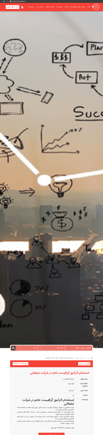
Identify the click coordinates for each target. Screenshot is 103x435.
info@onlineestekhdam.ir (19, 1)
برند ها (67, 6)
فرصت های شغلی (79, 6)
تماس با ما (39, 6)
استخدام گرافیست (68, 379)
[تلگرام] (4, 1)
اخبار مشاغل (50, 6)
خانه (88, 6)
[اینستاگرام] (8, 1)
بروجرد (86, 364)
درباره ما (30, 6)
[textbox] (51, 347)
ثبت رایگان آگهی (12, 7)
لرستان (81, 364)
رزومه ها (59, 6)
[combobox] (51, 348)
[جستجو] (14, 348)
